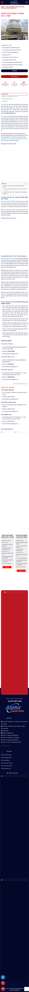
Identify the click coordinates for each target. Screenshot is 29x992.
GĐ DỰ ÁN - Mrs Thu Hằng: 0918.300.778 (11, 742)
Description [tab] (5, 94)
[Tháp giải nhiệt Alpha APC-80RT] (21, 482)
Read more (21, 570)
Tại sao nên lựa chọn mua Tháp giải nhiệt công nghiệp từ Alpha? (14, 192)
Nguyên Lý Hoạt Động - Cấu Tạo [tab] (10, 96)
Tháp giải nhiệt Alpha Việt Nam (15, 6)
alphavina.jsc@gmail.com (8, 733)
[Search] (27, 2)
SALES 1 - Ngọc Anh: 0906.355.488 (10, 735)
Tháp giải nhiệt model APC (9, 8)
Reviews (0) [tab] (4, 101)
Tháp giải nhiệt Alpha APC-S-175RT (7, 536)
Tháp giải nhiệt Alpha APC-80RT (21, 536)
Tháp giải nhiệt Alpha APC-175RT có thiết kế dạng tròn (16, 189)
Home (2, 6)
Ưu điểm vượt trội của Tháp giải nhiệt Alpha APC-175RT (13, 186)
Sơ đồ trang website (5, 745)
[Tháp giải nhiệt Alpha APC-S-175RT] (7, 482)
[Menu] (2, 2)
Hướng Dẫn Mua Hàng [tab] (7, 98)
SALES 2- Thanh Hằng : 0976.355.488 (10, 737)
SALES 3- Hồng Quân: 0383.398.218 (10, 739)
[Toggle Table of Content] (25, 184)
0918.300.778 (5, 730)
